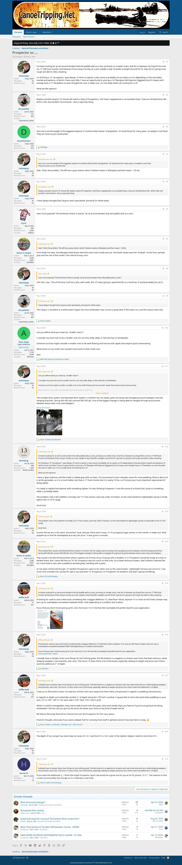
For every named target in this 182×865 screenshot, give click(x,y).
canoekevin (159, 813)
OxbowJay (19, 56)
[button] (38, 32)
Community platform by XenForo (91, 863)
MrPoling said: (44, 516)
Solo (43, 813)
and (50, 440)
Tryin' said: (42, 273)
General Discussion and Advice (50, 805)
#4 (167, 154)
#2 (167, 95)
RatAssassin (25, 813)
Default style (20, 857)
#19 (166, 759)
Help (163, 857)
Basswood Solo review (32, 810)
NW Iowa (30, 357)
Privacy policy (154, 857)
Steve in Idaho (158, 821)
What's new (31, 32)
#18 (166, 731)
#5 (167, 181)
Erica (161, 829)
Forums (18, 32)
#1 (167, 62)
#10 (166, 328)
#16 (166, 635)
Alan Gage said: (44, 371)
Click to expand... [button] (102, 393)
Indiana (31, 233)
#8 (167, 268)
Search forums (28, 36)
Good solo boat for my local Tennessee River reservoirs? (50, 818)
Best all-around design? (33, 802)
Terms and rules (140, 857)
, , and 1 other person (61, 725)
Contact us (128, 857)
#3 (167, 126)
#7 (167, 239)
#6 (167, 209)
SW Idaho (30, 262)
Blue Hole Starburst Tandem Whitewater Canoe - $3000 (50, 826)
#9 (167, 296)
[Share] (163, 61)
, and (54, 359)
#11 (166, 366)
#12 (166, 446)
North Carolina (28, 470)
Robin (161, 804)
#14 (166, 541)
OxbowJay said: (44, 244)
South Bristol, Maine (26, 120)
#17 (166, 675)
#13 (166, 511)
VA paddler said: (44, 187)
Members (46, 32)
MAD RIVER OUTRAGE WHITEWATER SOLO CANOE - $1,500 (51, 835)
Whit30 (23, 821)
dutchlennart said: (45, 159)
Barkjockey (25, 829)
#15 (166, 583)
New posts (16, 36)
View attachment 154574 (48, 653)
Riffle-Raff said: (44, 640)
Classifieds (44, 829)
